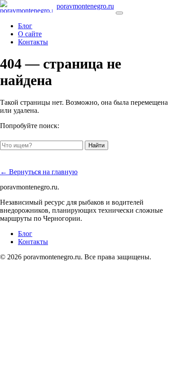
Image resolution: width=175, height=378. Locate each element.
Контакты (33, 42)
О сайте (30, 34)
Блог (25, 26)
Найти (96, 145)
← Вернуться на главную (39, 172)
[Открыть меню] (119, 13)
